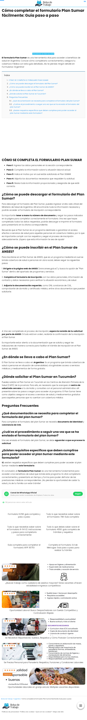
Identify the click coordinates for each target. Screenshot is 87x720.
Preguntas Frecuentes (18, 97)
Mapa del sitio (58, 712)
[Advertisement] (43, 35)
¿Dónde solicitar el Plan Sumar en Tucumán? (27, 94)
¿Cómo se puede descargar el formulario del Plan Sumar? (33, 83)
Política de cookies (27, 712)
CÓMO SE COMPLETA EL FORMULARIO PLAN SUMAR (28, 80)
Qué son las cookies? (44, 712)
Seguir (78, 494)
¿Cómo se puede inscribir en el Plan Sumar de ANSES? (31, 87)
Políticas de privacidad (10, 712)
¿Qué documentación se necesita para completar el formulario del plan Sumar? (46, 101)
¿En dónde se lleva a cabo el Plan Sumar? (26, 90)
